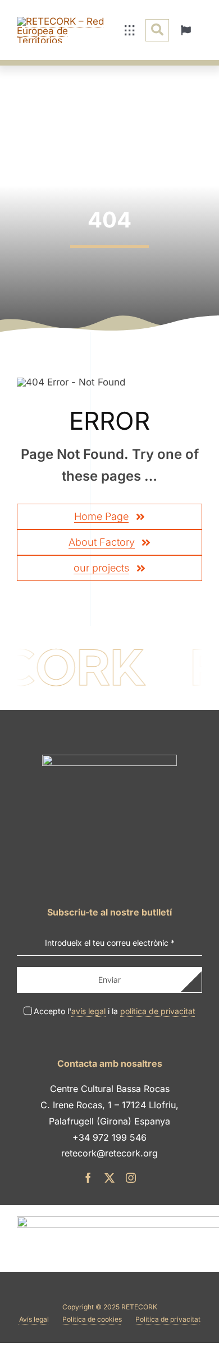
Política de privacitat (167, 1319)
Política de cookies (92, 1319)
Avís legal (34, 1319)
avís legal (88, 1011)
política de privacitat (157, 1011)
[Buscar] (157, 30)
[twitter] (109, 1178)
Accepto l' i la (114, 1011)
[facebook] (88, 1178)
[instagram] (131, 1178)
